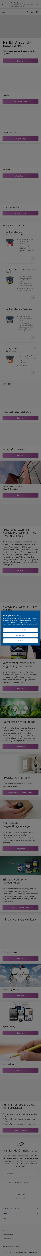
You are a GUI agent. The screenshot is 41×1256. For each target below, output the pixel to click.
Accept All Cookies (20, 635)
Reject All (21, 640)
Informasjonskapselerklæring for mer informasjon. (20, 624)
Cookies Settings (20, 630)
